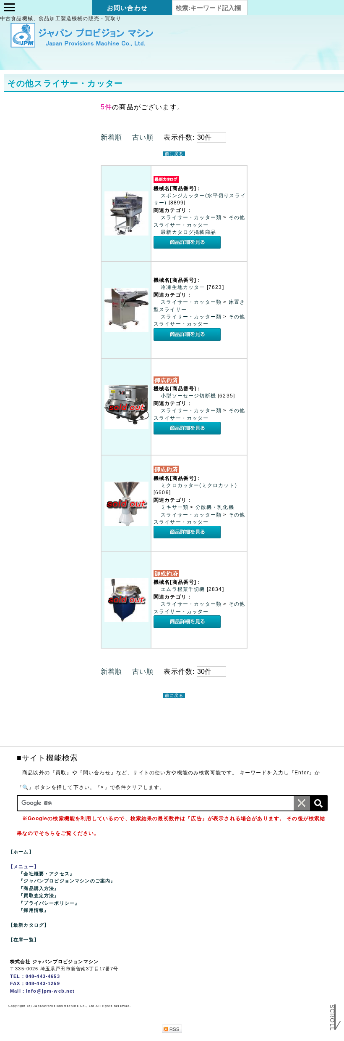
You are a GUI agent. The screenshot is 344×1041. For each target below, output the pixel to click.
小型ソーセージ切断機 (189, 396)
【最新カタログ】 (28, 924)
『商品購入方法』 (38, 888)
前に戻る (174, 153)
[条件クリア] (302, 803)
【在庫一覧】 (23, 939)
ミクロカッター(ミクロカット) (199, 485)
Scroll (332, 1023)
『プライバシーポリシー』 (49, 903)
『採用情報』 (33, 910)
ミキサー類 (175, 507)
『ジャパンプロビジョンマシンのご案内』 (66, 880)
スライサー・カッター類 (192, 217)
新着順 (111, 137)
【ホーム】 (21, 851)
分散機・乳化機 (214, 507)
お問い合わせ (127, 7)
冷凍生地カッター (183, 287)
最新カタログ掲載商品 (188, 232)
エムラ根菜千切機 (183, 589)
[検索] (318, 803)
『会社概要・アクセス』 (46, 873)
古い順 (143, 137)
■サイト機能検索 (47, 758)
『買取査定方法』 (38, 895)
